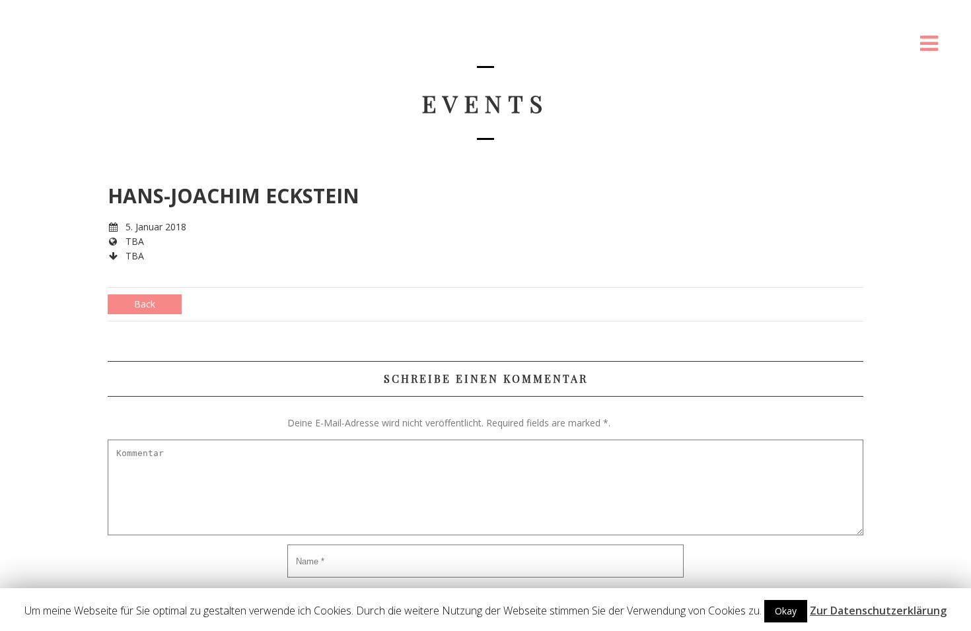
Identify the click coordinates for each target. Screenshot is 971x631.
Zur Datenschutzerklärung (878, 610)
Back (144, 304)
